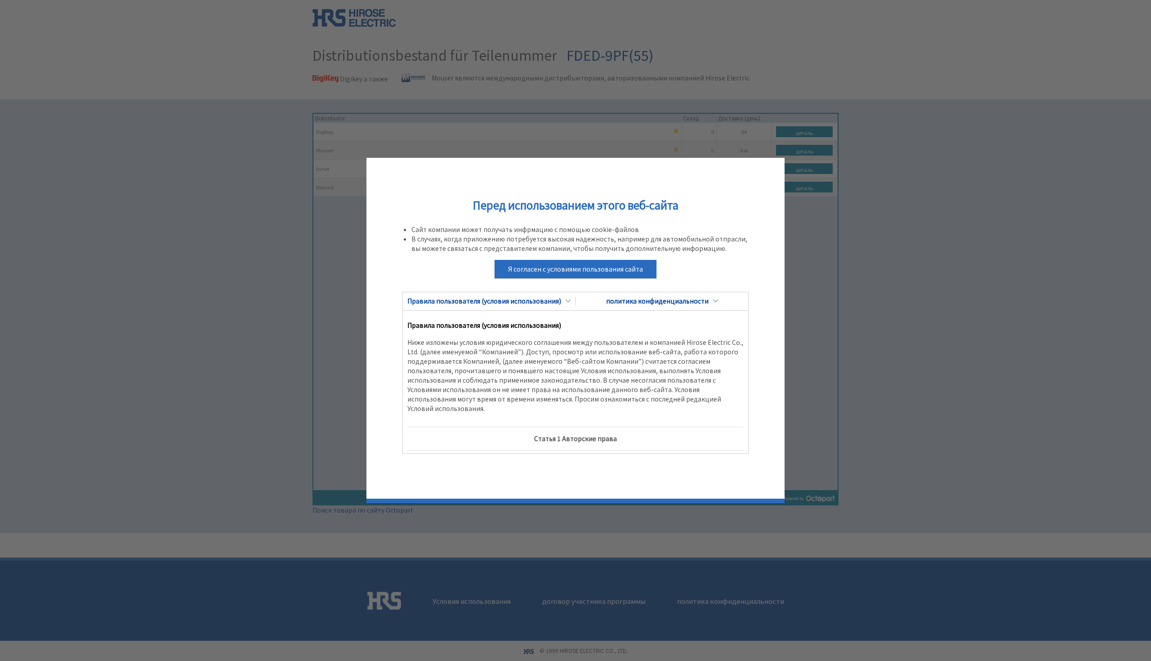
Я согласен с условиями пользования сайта (575, 268)
